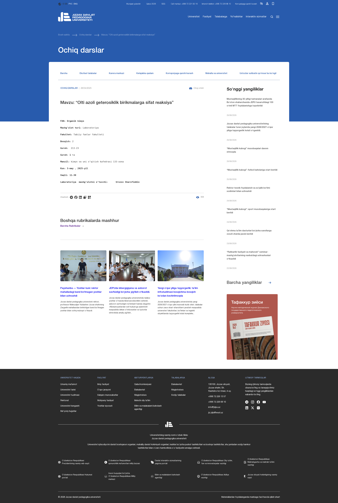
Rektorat (64, 401)
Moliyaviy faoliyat (105, 401)
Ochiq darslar (85, 35)
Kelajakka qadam (145, 73)
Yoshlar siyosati (104, 406)
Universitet (194, 17)
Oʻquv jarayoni (104, 390)
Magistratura (140, 395)
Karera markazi (116, 73)
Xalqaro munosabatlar (107, 395)
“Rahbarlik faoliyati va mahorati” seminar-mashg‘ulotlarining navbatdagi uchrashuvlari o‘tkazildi (249, 255)
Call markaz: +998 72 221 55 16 (184, 4)
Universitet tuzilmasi (69, 395)
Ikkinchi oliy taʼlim (142, 401)
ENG (76, 4)
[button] (261, 5)
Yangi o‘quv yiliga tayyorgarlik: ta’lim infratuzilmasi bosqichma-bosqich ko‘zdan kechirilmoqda (178, 292)
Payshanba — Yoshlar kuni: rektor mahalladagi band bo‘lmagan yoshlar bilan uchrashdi (81, 292)
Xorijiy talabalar (178, 395)
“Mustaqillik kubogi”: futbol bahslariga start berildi (252, 170)
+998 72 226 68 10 (217, 402)
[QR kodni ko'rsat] (90, 197)
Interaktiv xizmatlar (256, 17)
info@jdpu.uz (214, 407)
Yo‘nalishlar (236, 17)
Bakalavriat (139, 390)
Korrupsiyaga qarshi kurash (246, 4)
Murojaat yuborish (133, 4)
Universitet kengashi (69, 406)
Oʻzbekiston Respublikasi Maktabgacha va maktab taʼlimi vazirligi (261, 462)
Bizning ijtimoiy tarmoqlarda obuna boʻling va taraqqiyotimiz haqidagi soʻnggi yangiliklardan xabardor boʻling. (259, 390)
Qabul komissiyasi (142, 384)
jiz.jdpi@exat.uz (215, 413)
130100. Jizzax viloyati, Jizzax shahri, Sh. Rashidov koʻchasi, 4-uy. (219, 388)
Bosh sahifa (64, 35)
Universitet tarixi (68, 390)
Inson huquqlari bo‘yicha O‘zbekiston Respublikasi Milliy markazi (122, 476)
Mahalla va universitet (216, 73)
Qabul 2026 (151, 4)
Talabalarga (221, 17)
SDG (163, 4)
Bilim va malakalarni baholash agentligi (148, 407)
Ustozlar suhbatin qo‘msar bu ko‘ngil (258, 73)
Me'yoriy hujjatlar (68, 411)
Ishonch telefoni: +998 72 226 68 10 (216, 4)
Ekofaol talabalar (88, 73)
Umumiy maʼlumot (68, 384)
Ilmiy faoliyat (103, 384)
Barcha (63, 73)
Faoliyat (207, 17)
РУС (70, 4)
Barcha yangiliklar (244, 283)
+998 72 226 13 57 (217, 397)
